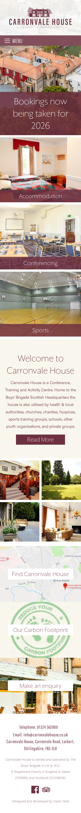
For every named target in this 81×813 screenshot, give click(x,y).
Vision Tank (61, 801)
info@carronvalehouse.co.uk (46, 734)
